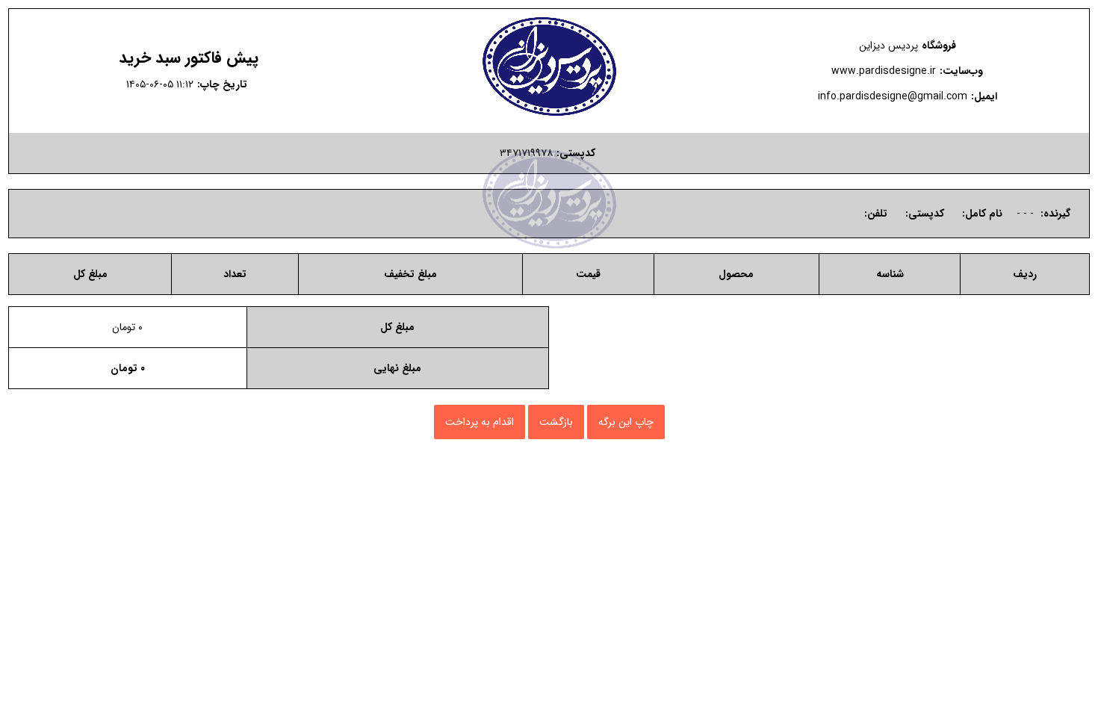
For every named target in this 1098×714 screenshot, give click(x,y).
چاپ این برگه (626, 422)
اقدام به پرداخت (479, 422)
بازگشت (556, 422)
